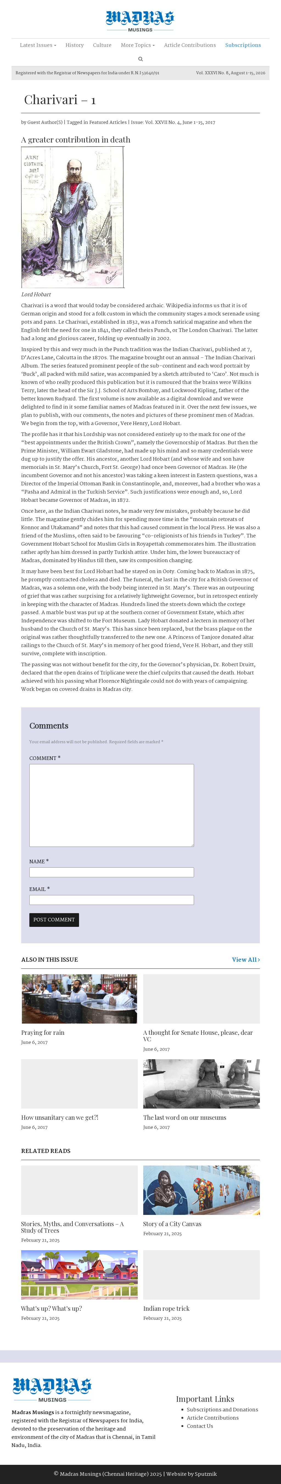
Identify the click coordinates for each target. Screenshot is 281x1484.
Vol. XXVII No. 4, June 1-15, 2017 (180, 122)
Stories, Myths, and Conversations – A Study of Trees (72, 1227)
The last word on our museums (184, 1117)
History (75, 45)
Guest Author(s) (45, 122)
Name (39, 862)
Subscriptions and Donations (222, 1410)
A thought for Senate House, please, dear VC (198, 1035)
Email (39, 889)
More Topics (136, 45)
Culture (102, 45)
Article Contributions (190, 45)
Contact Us (200, 1426)
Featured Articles (108, 122)
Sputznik (206, 1474)
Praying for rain (42, 1032)
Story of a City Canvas (172, 1224)
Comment (45, 758)
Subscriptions (243, 45)
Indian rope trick (166, 1308)
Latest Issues (37, 45)
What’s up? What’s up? (51, 1308)
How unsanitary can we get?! (59, 1117)
